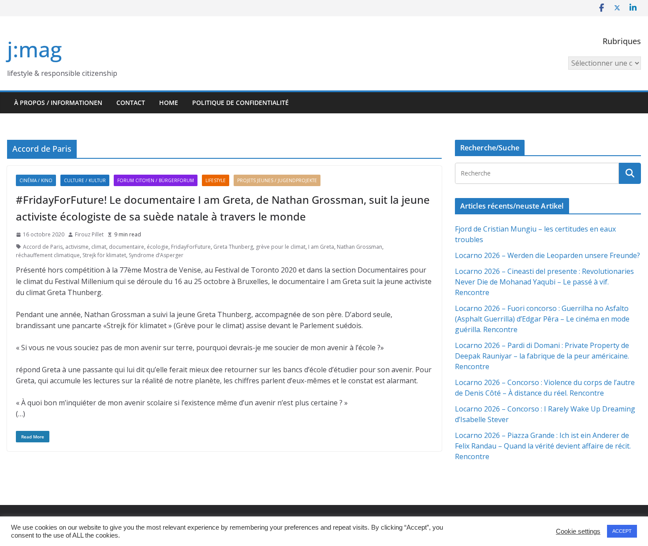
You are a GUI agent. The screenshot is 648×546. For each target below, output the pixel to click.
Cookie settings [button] (578, 531)
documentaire (126, 247)
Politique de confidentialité (240, 102)
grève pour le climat (280, 247)
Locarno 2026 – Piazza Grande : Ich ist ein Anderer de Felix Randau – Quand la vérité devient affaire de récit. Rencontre (543, 445)
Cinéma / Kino (35, 180)
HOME (168, 102)
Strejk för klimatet (104, 255)
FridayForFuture (191, 247)
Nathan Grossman (359, 247)
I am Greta (321, 247)
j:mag (34, 49)
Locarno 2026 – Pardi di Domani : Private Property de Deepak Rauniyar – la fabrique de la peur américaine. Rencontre (542, 355)
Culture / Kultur (85, 180)
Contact (130, 102)
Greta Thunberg (233, 247)
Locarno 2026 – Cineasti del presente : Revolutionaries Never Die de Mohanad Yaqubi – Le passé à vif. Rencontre (544, 281)
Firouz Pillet (89, 234)
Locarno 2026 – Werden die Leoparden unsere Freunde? (547, 255)
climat (98, 247)
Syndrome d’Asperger (156, 255)
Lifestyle (215, 180)
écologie (157, 247)
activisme (77, 247)
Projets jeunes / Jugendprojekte (277, 180)
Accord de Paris (43, 247)
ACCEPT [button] (622, 531)
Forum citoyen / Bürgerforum (155, 180)
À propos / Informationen (58, 102)
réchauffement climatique (48, 255)
